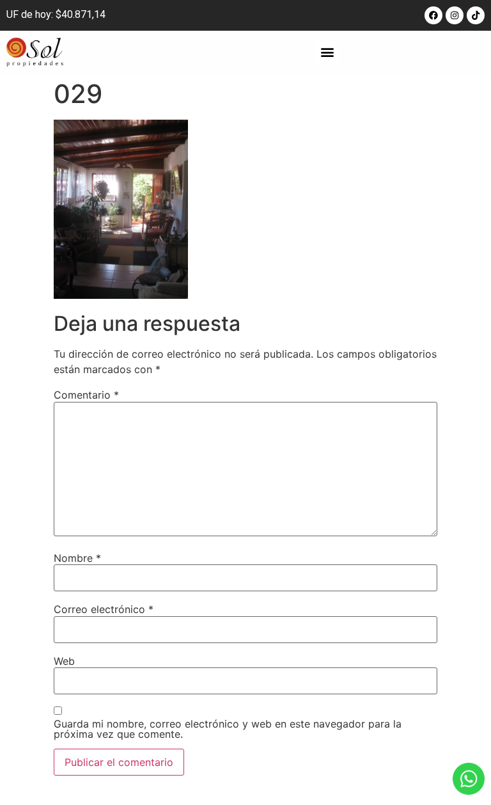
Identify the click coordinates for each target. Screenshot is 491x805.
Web (64, 661)
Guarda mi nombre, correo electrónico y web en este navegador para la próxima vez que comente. (227, 729)
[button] (327, 52)
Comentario (86, 395)
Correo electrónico (103, 609)
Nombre (77, 558)
